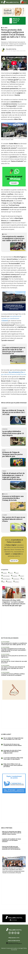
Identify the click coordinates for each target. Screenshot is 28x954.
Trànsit (4, 471)
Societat (4, 573)
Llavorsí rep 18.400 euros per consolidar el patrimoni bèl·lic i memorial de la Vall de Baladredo (11, 848)
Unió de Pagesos (6, 579)
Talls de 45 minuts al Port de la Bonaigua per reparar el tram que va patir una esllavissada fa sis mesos (13, 476)
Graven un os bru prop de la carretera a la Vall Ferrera (14, 656)
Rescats (5, 494)
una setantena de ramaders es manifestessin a (11, 318)
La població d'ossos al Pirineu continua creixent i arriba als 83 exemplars (13, 674)
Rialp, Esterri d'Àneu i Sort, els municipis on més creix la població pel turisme (13, 765)
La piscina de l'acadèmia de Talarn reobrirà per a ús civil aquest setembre (11, 840)
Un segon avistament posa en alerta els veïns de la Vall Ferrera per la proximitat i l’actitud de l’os (13, 350)
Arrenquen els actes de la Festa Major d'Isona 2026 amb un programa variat (12, 752)
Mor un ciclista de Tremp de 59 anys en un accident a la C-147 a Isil (13, 412)
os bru (5, 234)
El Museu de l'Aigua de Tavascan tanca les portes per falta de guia (12, 454)
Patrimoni (4, 429)
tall (3, 581)
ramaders (9, 581)
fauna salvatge (6, 576)
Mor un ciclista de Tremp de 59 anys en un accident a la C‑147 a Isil (13, 738)
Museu (4, 450)
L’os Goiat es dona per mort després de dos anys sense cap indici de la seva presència (13, 668)
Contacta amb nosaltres (12, 948)
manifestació (16, 579)
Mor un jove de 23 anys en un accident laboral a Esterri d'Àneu (13, 519)
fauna (17, 573)
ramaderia (15, 576)
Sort (23, 579)
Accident (4, 408)
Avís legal (20, 948)
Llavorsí (21, 576)
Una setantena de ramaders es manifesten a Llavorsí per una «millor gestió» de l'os (13, 238)
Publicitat (3, 948)
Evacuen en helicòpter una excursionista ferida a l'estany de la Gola (12, 498)
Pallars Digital (11, 49)
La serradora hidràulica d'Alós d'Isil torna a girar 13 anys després (13, 433)
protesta (16, 581)
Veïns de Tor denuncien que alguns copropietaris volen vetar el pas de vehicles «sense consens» (11, 833)
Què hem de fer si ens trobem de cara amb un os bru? (14, 661)
